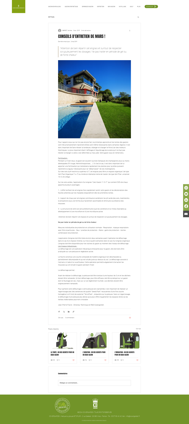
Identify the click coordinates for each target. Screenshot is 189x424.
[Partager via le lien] (73, 312)
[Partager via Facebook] (59, 312)
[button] (186, 214)
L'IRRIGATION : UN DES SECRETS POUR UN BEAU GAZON (124, 353)
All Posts (51, 17)
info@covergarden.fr (133, 416)
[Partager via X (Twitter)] (64, 312)
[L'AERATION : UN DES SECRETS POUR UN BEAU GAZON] (94, 341)
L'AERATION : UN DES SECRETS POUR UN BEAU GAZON (94, 353)
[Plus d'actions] (130, 30)
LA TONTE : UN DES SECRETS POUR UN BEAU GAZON (62, 353)
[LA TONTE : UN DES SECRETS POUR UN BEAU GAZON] (62, 341)
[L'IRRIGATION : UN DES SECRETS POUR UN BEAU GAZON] (126, 341)
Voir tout (138, 329)
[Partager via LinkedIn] (69, 312)
